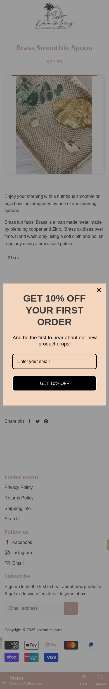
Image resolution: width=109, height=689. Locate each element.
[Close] (99, 290)
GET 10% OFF (54, 383)
